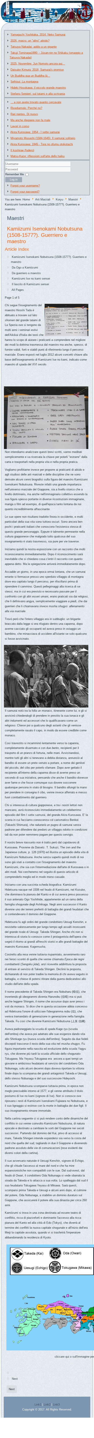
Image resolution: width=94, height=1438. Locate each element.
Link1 (38, 1404)
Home (26, 199)
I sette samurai (35, 815)
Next (15, 1378)
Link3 (56, 1404)
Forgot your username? (25, 185)
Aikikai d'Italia (18, 335)
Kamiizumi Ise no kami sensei (31, 278)
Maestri (73, 199)
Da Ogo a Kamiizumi (25, 267)
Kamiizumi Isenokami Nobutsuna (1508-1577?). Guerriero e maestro (44, 235)
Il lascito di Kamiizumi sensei (30, 284)
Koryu (59, 199)
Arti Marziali (42, 199)
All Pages (18, 289)
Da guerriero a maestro (26, 273)
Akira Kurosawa (71, 815)
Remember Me (14, 174)
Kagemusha (37, 946)
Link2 (47, 1404)
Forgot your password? (24, 191)
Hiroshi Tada (24, 310)
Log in (13, 179)
